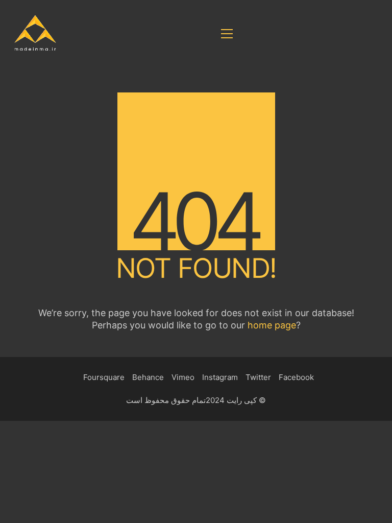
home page (272, 325)
